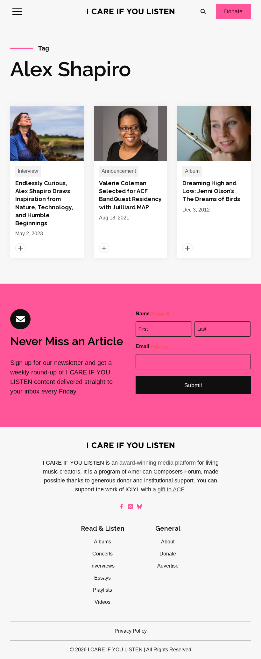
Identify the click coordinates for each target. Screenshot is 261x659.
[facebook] (121, 506)
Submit (193, 385)
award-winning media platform (157, 463)
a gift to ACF (168, 489)
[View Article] (47, 182)
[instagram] (130, 506)
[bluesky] (139, 506)
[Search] (203, 11)
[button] (17, 11)
